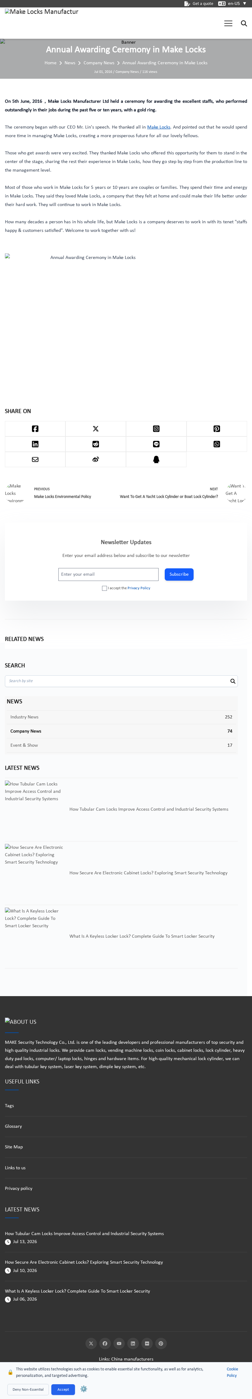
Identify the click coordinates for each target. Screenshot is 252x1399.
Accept (63, 1390)
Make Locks (159, 127)
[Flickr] (147, 1343)
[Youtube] (119, 1343)
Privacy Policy (139, 588)
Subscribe (179, 574)
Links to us (15, 1168)
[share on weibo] (95, 459)
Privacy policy (18, 1188)
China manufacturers (132, 1359)
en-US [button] (237, 3)
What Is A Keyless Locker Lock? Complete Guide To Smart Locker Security (77, 1291)
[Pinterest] (161, 1343)
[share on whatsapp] (217, 444)
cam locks (95, 1050)
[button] (228, 23)
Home (51, 63)
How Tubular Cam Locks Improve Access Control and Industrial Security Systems (84, 1233)
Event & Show (24, 745)
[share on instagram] (156, 428)
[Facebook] (105, 1343)
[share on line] (156, 444)
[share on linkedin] (35, 444)
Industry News (24, 717)
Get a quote (203, 4)
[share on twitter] (95, 428)
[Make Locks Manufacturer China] (42, 23)
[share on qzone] (156, 459)
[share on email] (35, 459)
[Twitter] (91, 1343)
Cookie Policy (232, 1372)
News (70, 63)
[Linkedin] (133, 1343)
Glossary (13, 1126)
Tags (9, 1105)
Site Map (14, 1147)
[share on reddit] (95, 444)
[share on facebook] (35, 428)
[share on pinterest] (217, 428)
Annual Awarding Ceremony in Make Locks (164, 63)
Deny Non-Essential (28, 1390)
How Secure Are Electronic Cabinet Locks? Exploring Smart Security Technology (84, 1262)
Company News (99, 63)
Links (104, 1359)
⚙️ (84, 1389)
